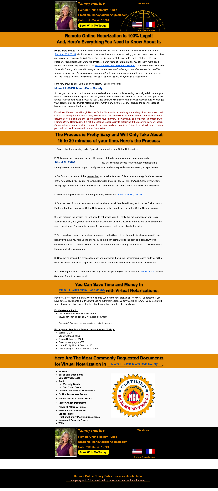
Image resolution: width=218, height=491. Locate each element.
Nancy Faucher (91, 3)
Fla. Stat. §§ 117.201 (65, 54)
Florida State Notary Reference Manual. (115, 65)
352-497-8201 (100, 20)
